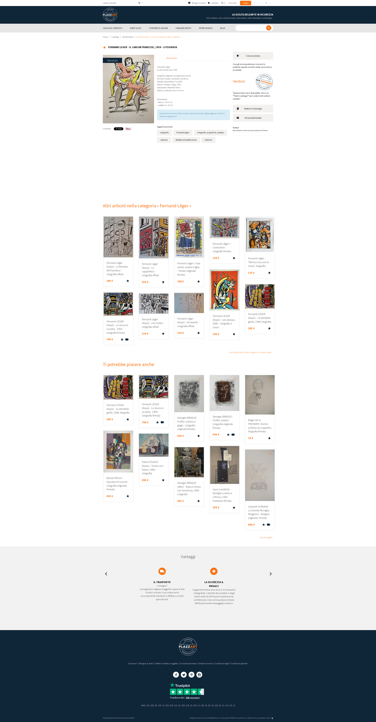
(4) (220, 705)
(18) (202, 705)
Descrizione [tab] (171, 58)
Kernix (269, 718)
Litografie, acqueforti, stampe (210, 132)
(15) (148, 705)
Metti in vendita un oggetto (167, 663)
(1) (199, 705)
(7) (163, 705)
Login (245, 3)
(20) (216, 705)
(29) (152, 705)
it (266, 3)
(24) (187, 705)
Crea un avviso (253, 55)
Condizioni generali (239, 663)
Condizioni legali (222, 663)
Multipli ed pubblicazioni (186, 140)
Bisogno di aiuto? (146, 663)
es (270, 3)
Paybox (263, 718)
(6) (156, 705)
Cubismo (208, 140)
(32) (167, 705)
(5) (231, 705)
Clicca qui (209, 113)
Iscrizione (233, 3)
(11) (227, 705)
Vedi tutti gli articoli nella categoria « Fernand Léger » (250, 352)
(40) (171, 705)
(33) (159, 705)
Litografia (164, 132)
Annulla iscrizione (206, 663)
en (258, 3)
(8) (209, 705)
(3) (206, 705)
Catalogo (115, 37)
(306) (143, 705)
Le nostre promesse (188, 663)
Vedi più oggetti (265, 537)
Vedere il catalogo (253, 108)
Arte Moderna (127, 37)
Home (105, 37)
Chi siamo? (132, 663)
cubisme (164, 140)
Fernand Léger (183, 132)
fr (254, 3)
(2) (179, 705)
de (262, 3)
